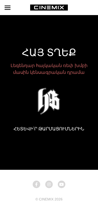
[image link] (49, 7)
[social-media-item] (36, 184)
